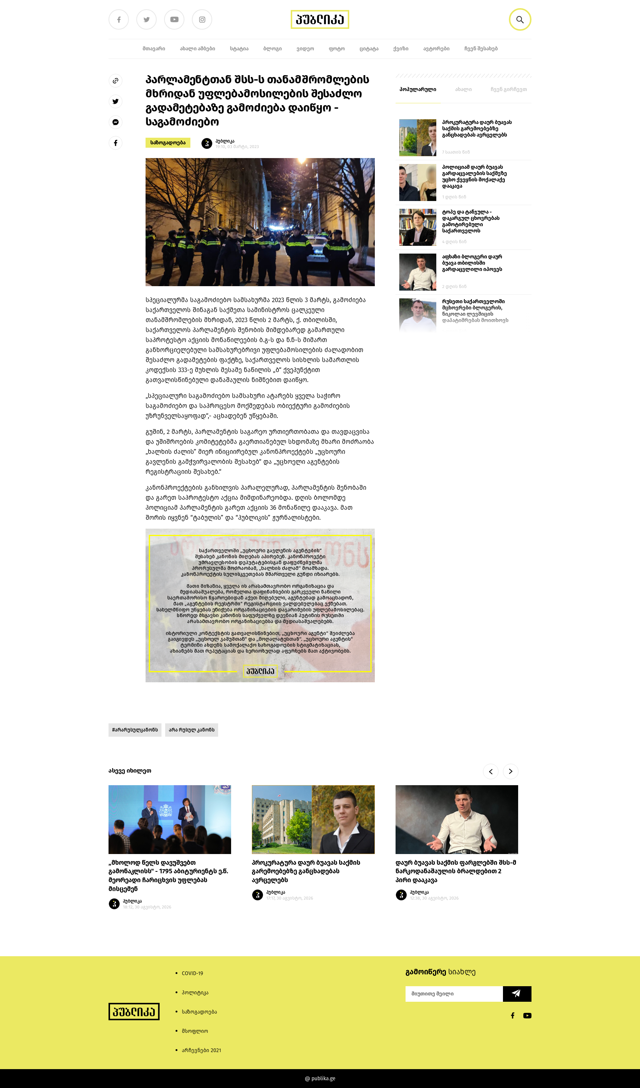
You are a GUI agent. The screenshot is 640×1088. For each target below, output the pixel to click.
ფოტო (337, 49)
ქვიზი (401, 49)
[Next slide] (511, 771)
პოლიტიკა (195, 993)
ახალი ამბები (197, 49)
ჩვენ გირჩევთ (509, 89)
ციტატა (369, 49)
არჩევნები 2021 (201, 1050)
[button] (520, 19)
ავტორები (436, 49)
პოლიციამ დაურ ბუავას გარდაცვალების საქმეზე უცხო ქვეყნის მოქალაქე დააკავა (474, 176)
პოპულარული (418, 89)
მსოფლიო (195, 1031)
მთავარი (154, 49)
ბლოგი (272, 49)
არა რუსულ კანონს (191, 730)
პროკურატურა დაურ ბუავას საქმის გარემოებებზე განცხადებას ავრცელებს (477, 128)
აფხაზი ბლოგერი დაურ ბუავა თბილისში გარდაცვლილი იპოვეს (472, 263)
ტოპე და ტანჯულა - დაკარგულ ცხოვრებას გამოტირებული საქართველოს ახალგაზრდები (471, 222)
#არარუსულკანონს (135, 730)
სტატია (239, 49)
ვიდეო (305, 49)
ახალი (463, 89)
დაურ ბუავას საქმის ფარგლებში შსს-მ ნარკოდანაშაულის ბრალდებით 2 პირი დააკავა (456, 871)
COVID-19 (192, 973)
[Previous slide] (491, 771)
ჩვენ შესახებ (481, 49)
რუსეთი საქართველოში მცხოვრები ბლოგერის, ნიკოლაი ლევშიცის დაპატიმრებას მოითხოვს (475, 311)
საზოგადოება (168, 143)
